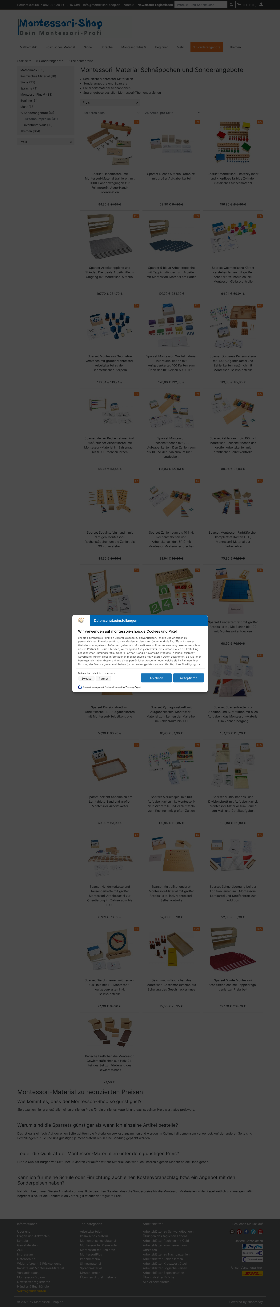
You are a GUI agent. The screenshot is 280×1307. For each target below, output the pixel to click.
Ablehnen (156, 678)
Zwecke (86, 678)
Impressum (109, 673)
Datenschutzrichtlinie (90, 673)
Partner (103, 678)
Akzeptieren (188, 678)
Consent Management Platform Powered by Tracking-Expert (112, 687)
